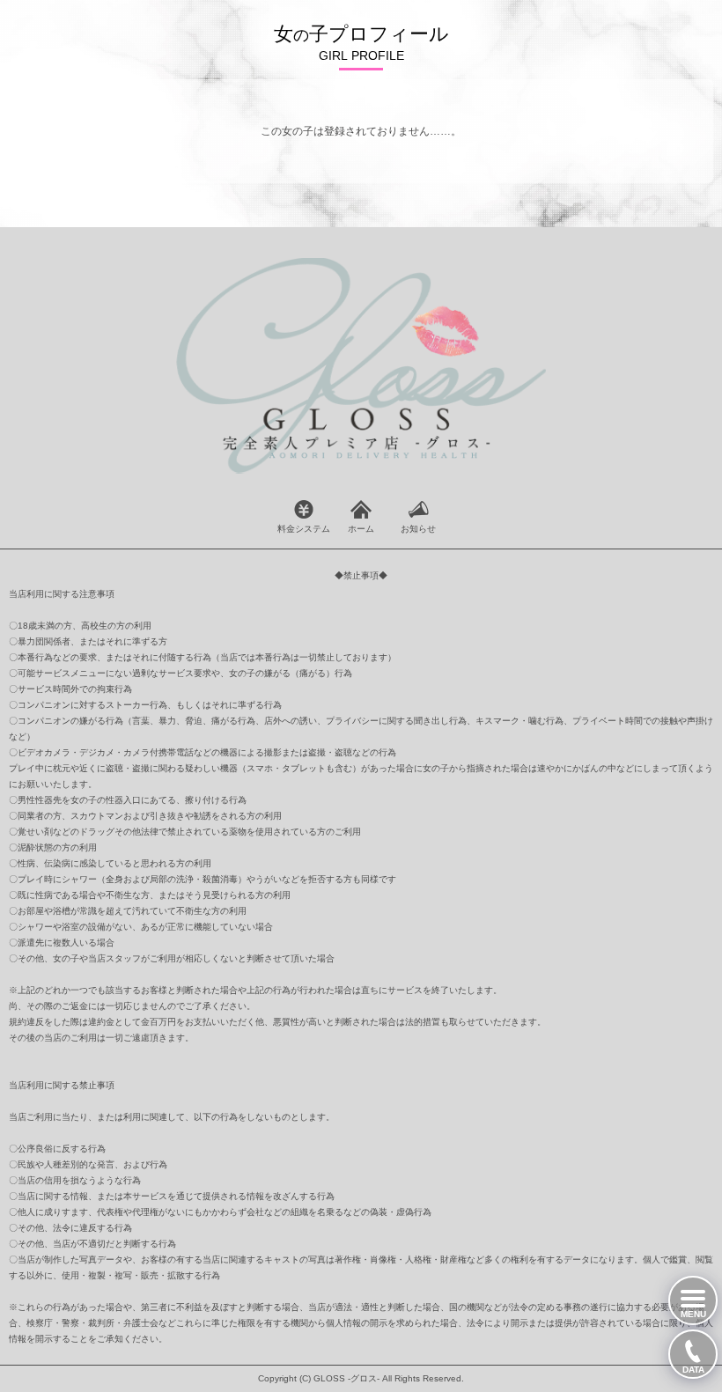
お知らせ (418, 529)
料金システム (303, 529)
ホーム (361, 529)
